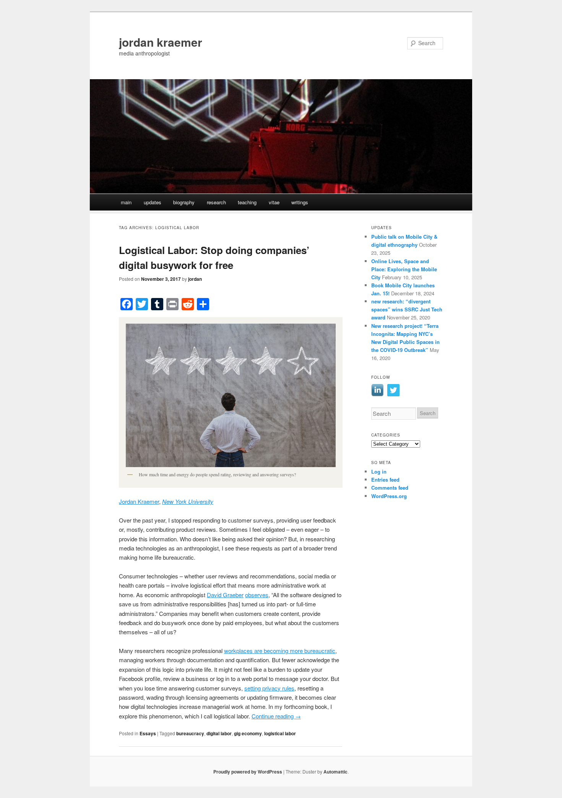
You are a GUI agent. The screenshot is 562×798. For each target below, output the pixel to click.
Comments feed (389, 487)
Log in (379, 471)
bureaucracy (190, 733)
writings (299, 202)
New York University (187, 501)
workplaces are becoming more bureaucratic (279, 651)
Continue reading (276, 716)
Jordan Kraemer (139, 501)
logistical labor (280, 733)
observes (256, 595)
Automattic (335, 771)
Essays (148, 733)
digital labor (219, 733)
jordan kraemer (160, 42)
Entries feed (385, 479)
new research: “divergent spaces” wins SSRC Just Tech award (406, 309)
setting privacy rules (269, 688)
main (126, 202)
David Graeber (225, 595)
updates (152, 202)
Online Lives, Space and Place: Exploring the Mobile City (404, 269)
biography (184, 202)
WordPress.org (389, 496)
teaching (247, 202)
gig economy (248, 733)
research (216, 202)
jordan (195, 278)
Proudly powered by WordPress (247, 771)
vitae (274, 202)
